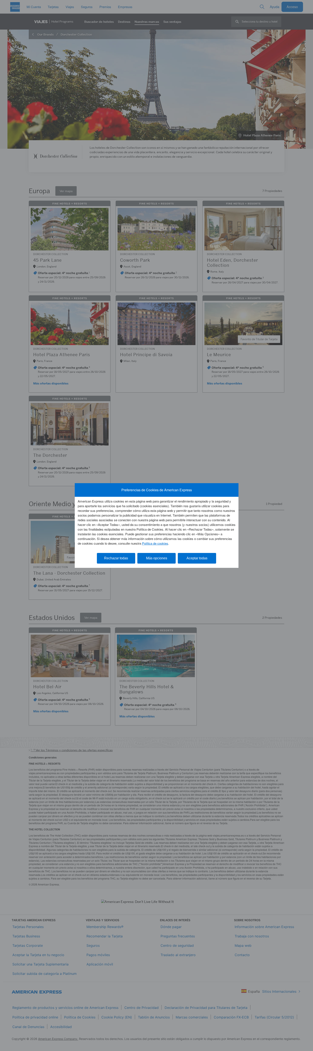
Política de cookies (155, 543)
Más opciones (156, 558)
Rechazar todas (116, 558)
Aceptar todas (197, 558)
